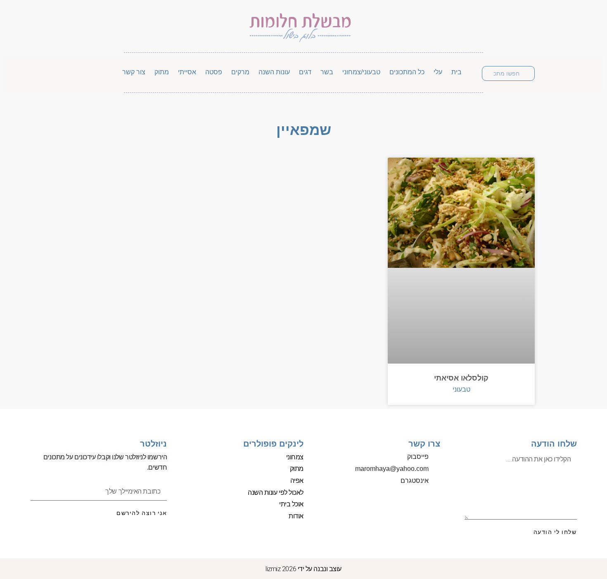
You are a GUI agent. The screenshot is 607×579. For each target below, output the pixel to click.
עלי (438, 72)
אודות (296, 516)
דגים (305, 72)
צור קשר (133, 72)
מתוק (161, 72)
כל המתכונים (406, 72)
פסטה (213, 72)
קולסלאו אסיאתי (461, 378)
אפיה (297, 480)
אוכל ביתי (291, 504)
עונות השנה (274, 72)
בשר (326, 72)
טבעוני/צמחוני (361, 72)
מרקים (240, 72)
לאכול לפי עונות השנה (276, 492)
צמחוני (295, 457)
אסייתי (187, 72)
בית (456, 72)
